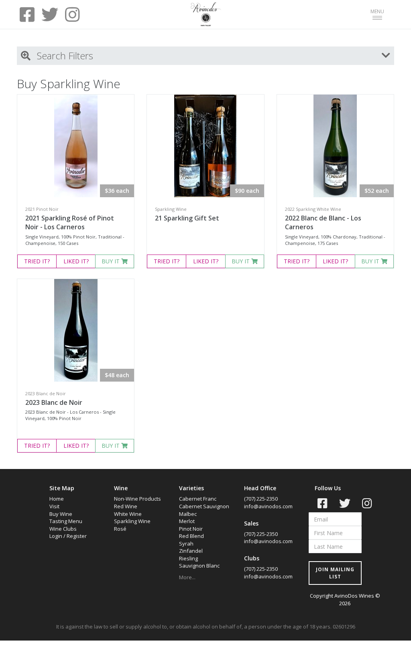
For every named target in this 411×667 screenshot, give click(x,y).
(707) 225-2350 (261, 498)
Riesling (188, 558)
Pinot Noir (191, 528)
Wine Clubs (63, 528)
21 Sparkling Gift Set (187, 218)
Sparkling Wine (132, 521)
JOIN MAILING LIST (335, 573)
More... (187, 577)
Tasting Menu (65, 521)
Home (56, 498)
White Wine (128, 513)
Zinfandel (191, 550)
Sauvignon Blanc (199, 565)
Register (77, 536)
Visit (54, 506)
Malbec (188, 513)
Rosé (120, 528)
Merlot (187, 521)
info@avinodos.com (268, 506)
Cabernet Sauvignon (204, 506)
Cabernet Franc (197, 498)
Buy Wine (60, 513)
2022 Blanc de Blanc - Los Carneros (323, 223)
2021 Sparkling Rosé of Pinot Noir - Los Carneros (69, 223)
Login (55, 536)
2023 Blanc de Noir (53, 402)
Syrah (186, 543)
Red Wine (125, 506)
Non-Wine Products (137, 498)
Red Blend (191, 536)
